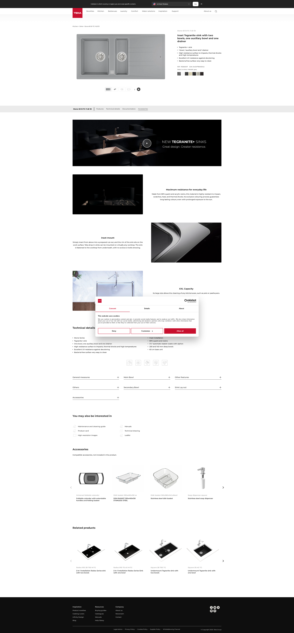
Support (175, 11)
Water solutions (148, 11)
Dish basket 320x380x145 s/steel (164, 495)
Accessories (143, 109)
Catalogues (99, 614)
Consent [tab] (112, 308)
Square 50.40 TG (195, 567)
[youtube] (214, 607)
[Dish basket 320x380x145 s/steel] (166, 478)
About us (207, 11)
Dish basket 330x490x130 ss (125, 495)
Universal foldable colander (87, 495)
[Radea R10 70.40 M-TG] (128, 550)
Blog (74, 620)
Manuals (98, 617)
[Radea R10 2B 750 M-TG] (91, 550)
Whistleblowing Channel (171, 629)
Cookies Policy (142, 629)
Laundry (123, 11)
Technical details (113, 109)
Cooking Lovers (78, 614)
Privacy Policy (130, 629)
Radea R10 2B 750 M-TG (86, 567)
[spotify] (214, 610)
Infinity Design (78, 617)
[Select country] (220, 11)
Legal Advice (118, 629)
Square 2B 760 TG (158, 567)
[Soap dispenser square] (203, 478)
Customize (145, 331)
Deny (114, 331)
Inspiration (162, 11)
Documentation (129, 109)
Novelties (90, 11)
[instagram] (211, 610)
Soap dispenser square (197, 495)
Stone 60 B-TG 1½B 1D (82, 109)
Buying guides (100, 610)
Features (100, 109)
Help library (99, 620)
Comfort (134, 11)
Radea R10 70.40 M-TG (122, 567)
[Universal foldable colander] (91, 478)
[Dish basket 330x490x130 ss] (128, 478)
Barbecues (112, 11)
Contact (118, 617)
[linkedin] (218, 607)
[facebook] (211, 607)
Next (134, 89)
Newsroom (120, 614)
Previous (71, 487)
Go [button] (195, 4)
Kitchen (101, 11)
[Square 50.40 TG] (203, 550)
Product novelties (79, 610)
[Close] (201, 4)
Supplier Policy (155, 629)
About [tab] (181, 308)
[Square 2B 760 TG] (166, 550)
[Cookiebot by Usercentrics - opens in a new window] (186, 301)
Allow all (180, 331)
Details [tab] (147, 308)
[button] (171, 4)
